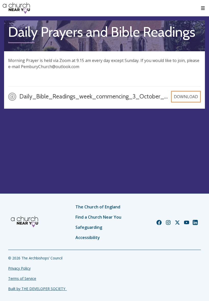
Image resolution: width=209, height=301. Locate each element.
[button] (203, 8)
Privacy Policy (19, 268)
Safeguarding (88, 227)
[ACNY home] (16, 8)
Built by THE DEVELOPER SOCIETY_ (37, 288)
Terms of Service (22, 278)
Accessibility (87, 237)
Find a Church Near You (98, 217)
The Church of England (97, 207)
